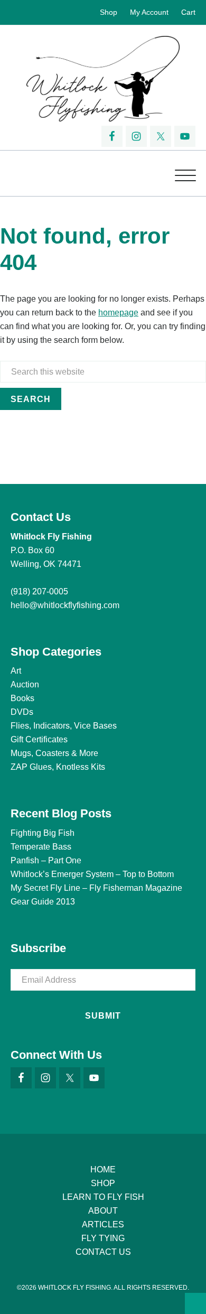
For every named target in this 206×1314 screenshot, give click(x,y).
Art (16, 670)
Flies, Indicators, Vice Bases (64, 725)
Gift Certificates (39, 739)
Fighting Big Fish (42, 832)
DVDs (22, 711)
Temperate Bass (41, 846)
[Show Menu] (185, 173)
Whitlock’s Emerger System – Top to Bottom (92, 874)
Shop (108, 12)
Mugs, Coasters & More (54, 753)
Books (22, 698)
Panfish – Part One (46, 860)
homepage (118, 312)
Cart (188, 12)
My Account (149, 12)
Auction (25, 684)
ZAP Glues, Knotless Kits (58, 766)
